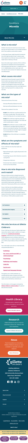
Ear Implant (5, 214)
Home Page (5, 3)
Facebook (8, 382)
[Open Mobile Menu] (25, 3)
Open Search (21, 3)
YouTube (15, 382)
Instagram (18, 382)
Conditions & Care (12, 14)
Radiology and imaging (10, 262)
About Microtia (9, 38)
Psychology (6, 259)
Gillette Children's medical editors (10, 286)
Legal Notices (6, 421)
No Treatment (6, 205)
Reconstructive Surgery (9, 210)
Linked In (12, 382)
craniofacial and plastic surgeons (10, 234)
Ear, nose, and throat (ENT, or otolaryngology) (12, 255)
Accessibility (14, 421)
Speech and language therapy (12, 270)
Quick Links (13, 8)
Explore (5, 400)
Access (4, 404)
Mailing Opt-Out (14, 423)
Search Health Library (13, 310)
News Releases (14, 353)
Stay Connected (7, 395)
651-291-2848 (14, 378)
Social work (6, 267)
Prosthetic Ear (6, 218)
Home (3, 14)
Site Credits (22, 421)
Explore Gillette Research (14, 331)
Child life (6, 264)
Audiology (6, 251)
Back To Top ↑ (14, 427)
